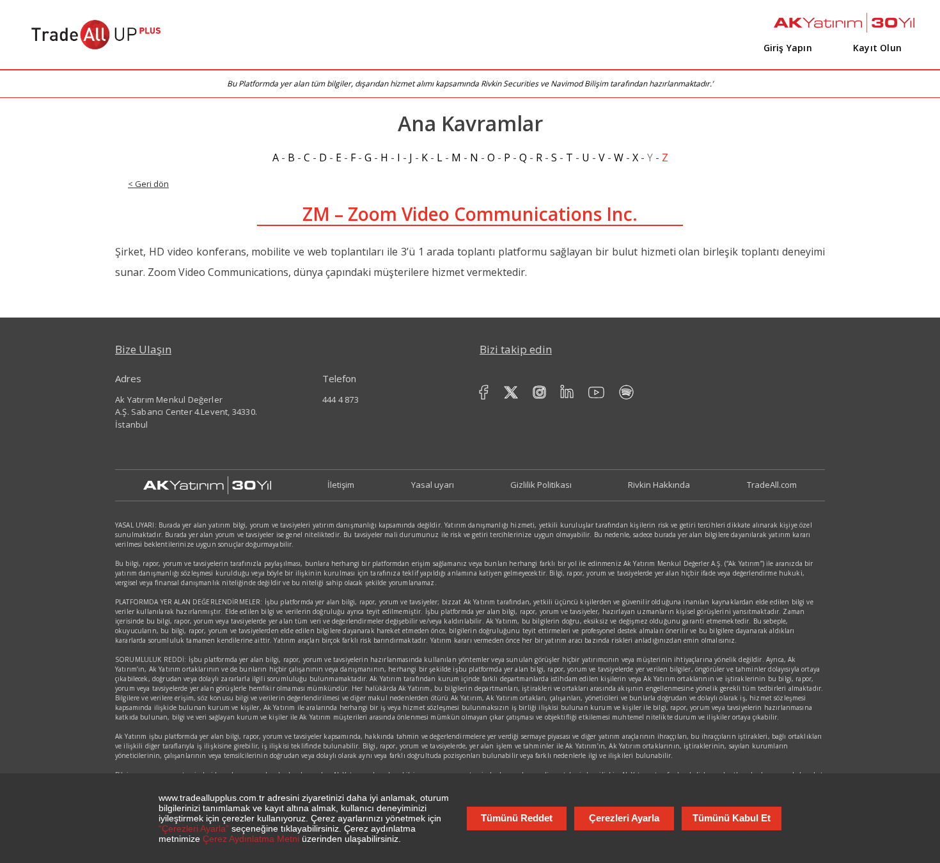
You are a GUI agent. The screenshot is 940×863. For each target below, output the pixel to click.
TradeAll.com (772, 484)
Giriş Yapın (788, 48)
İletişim (340, 484)
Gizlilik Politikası (541, 484)
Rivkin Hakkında (659, 484)
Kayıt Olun (877, 48)
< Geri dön (148, 184)
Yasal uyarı (432, 484)
